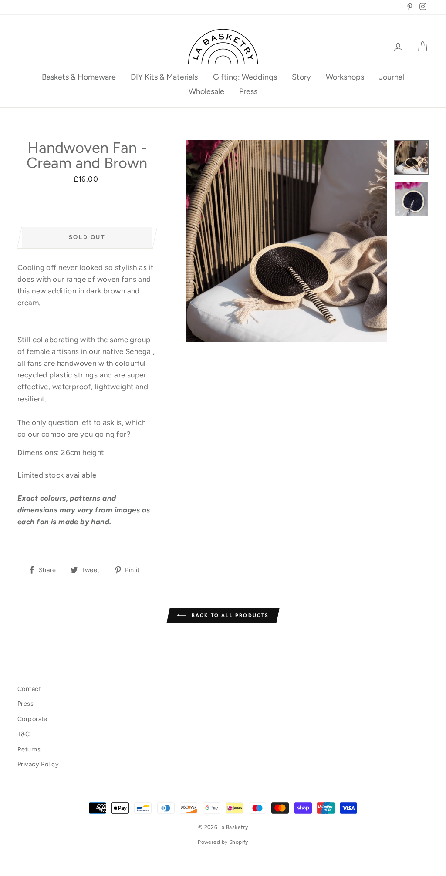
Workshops (345, 77)
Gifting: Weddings (245, 77)
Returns (29, 749)
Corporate (32, 719)
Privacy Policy (38, 764)
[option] (286, 241)
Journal (391, 77)
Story (301, 77)
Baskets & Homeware (79, 77)
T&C (23, 734)
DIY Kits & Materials (164, 77)
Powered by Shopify (223, 842)
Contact (29, 689)
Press (248, 91)
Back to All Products (229, 615)
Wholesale (206, 91)
